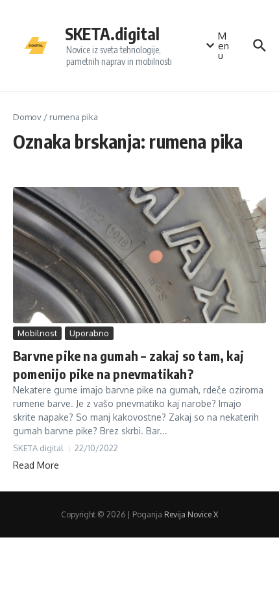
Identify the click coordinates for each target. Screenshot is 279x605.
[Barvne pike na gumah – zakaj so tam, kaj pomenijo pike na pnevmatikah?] (139, 255)
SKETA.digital (112, 33)
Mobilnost (37, 333)
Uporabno (89, 333)
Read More (36, 465)
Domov (27, 117)
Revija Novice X (191, 514)
